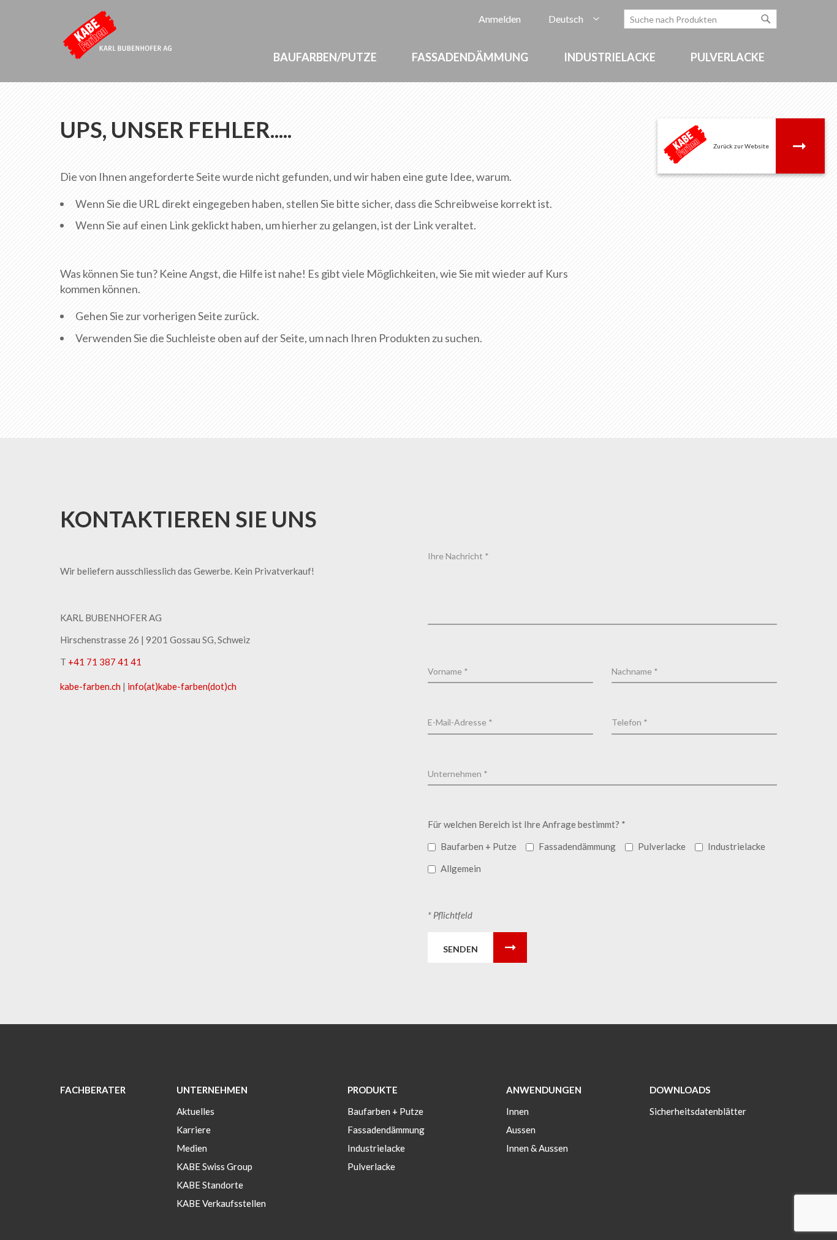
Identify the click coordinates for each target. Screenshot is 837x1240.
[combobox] (700, 19)
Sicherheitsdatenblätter (698, 1111)
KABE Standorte (209, 1184)
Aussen (521, 1129)
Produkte (372, 1089)
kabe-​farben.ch (91, 686)
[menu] (418, 63)
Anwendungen (543, 1089)
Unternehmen (212, 1089)
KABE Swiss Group (214, 1166)
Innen (517, 1111)
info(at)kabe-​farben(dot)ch (182, 686)
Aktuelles (195, 1111)
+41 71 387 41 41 (105, 661)
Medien (191, 1148)
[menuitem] (327, 57)
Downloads (680, 1089)
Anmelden (500, 19)
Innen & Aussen (537, 1148)
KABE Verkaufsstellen (221, 1203)
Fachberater (93, 1089)
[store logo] (118, 34)
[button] (573, 19)
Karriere (193, 1129)
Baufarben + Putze (385, 1111)
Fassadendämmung (386, 1129)
